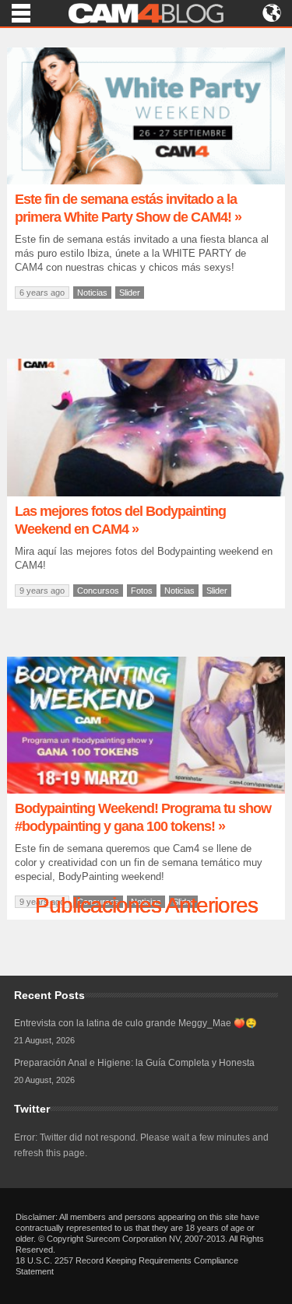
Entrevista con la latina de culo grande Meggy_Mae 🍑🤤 (135, 1023)
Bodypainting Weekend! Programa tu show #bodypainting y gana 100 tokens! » (143, 817)
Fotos (142, 590)
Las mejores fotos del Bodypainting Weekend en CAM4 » (120, 520)
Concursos (98, 590)
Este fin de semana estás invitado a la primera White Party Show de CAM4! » (128, 208)
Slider (129, 292)
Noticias (92, 292)
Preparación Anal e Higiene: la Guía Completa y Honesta (134, 1062)
